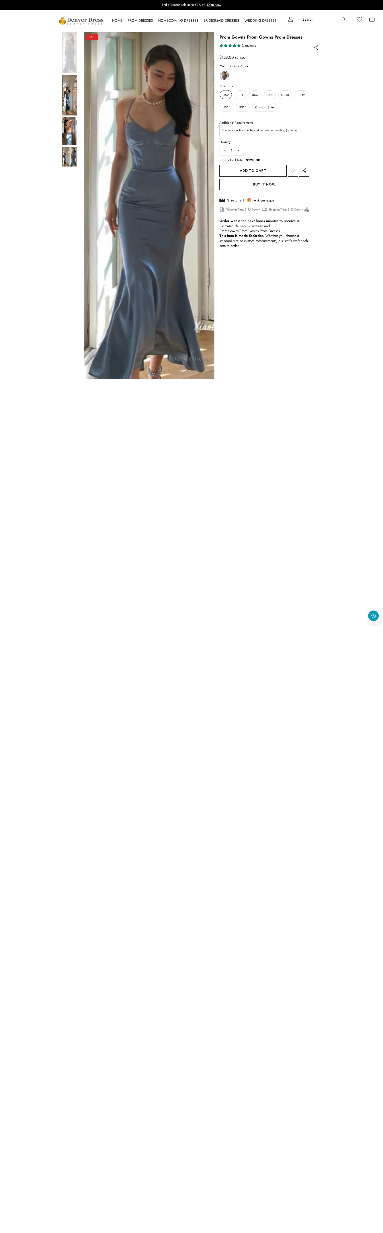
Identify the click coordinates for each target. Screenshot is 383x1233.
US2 (226, 94)
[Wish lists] (359, 19)
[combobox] (323, 19)
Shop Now (214, 4)
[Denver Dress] (82, 20)
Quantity (225, 142)
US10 (285, 94)
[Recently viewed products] (373, 615)
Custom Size (264, 107)
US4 (240, 94)
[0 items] (372, 19)
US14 (227, 107)
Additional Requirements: (237, 122)
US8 (270, 94)
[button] (373, 627)
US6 (255, 94)
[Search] (344, 19)
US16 (243, 107)
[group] (69, 52)
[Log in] (290, 19)
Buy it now (264, 184)
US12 (301, 94)
